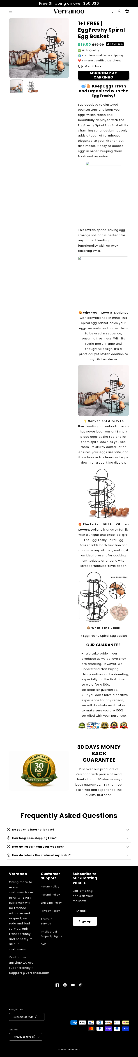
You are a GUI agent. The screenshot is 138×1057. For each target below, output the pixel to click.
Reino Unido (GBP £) (25, 1017)
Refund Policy (50, 894)
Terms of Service (47, 921)
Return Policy (50, 886)
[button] (111, 11)
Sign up (85, 921)
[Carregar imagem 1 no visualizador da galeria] (16, 86)
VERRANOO (74, 1049)
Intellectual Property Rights (51, 934)
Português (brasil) (24, 1037)
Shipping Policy (51, 903)
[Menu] (11, 11)
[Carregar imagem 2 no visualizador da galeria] (31, 86)
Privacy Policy (50, 911)
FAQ (43, 944)
